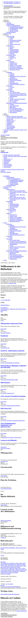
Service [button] (5, 222)
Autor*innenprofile (14, 252)
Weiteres (9, 213)
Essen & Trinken (10, 125)
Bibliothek (9, 124)
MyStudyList (13, 210)
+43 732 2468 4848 (5, 300)
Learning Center (7, 186)
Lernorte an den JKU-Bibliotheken (18, 241)
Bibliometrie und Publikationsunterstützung (17, 250)
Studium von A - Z (11, 120)
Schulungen (9, 236)
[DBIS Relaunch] (9, 379)
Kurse (11, 237)
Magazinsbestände (14, 233)
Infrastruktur (9, 238)
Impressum (16, 594)
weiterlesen (3, 537)
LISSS (17, 190)
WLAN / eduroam (14, 248)
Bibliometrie (12, 253)
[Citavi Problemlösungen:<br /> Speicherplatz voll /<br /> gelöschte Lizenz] (13, 420)
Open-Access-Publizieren (16, 257)
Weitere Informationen (6, 520)
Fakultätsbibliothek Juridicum (16, 180)
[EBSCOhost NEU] (10, 405)
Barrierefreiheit (10, 128)
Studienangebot (10, 121)
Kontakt (2, 585)
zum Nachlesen (4, 461)
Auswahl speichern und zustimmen (8, 615)
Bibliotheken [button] (7, 176)
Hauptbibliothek (10, 177)
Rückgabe (12, 232)
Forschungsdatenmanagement (17, 256)
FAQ (2, 311)
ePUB (17, 197)
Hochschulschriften (14, 204)
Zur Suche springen (12, 3)
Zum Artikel (3, 328)
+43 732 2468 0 (9, 584)
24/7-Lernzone (13, 249)
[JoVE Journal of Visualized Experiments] (7, 393)
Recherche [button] (6, 188)
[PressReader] (5, 332)
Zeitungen (12, 208)
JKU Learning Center (15, 240)
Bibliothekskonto (14, 229)
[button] (7, 21)
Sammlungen (10, 201)
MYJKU (15, 116)
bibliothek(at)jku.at (5, 305)
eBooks (11, 202)
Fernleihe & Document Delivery (17, 234)
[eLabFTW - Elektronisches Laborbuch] (5, 347)
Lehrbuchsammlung (14, 205)
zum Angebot (4, 475)
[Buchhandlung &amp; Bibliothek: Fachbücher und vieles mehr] (10, 362)
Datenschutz (11, 594)
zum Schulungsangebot (6, 488)
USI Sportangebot (11, 127)
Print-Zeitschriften (14, 206)
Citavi (11, 212)
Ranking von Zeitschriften (16, 217)
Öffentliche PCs (13, 214)
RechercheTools (10, 189)
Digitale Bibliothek (11, 185)
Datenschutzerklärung (21, 610)
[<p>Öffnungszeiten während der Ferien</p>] (2, 320)
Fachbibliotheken (14, 182)
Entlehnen (12, 225)
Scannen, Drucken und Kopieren (17, 246)
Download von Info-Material (16, 220)
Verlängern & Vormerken (15, 230)
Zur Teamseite (4, 307)
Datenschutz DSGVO (15, 221)
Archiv (5, 260)
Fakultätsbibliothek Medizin (16, 181)
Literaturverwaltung (11, 209)
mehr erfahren (4, 505)
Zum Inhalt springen (12, 1)
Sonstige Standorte (14, 184)
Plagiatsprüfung (13, 258)
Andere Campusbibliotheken (13, 178)
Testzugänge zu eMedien (15, 218)
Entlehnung (9, 224)
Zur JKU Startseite (8, 5)
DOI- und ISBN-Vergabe (16, 254)
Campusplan (9, 123)
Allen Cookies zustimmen (6, 616)
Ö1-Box (11, 245)
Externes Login (13, 216)
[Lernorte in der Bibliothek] (11, 437)
